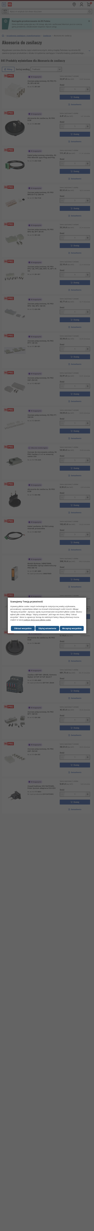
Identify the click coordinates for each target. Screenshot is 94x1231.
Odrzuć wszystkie (23, 628)
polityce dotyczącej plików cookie (37, 620)
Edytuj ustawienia (47, 628)
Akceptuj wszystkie (72, 628)
